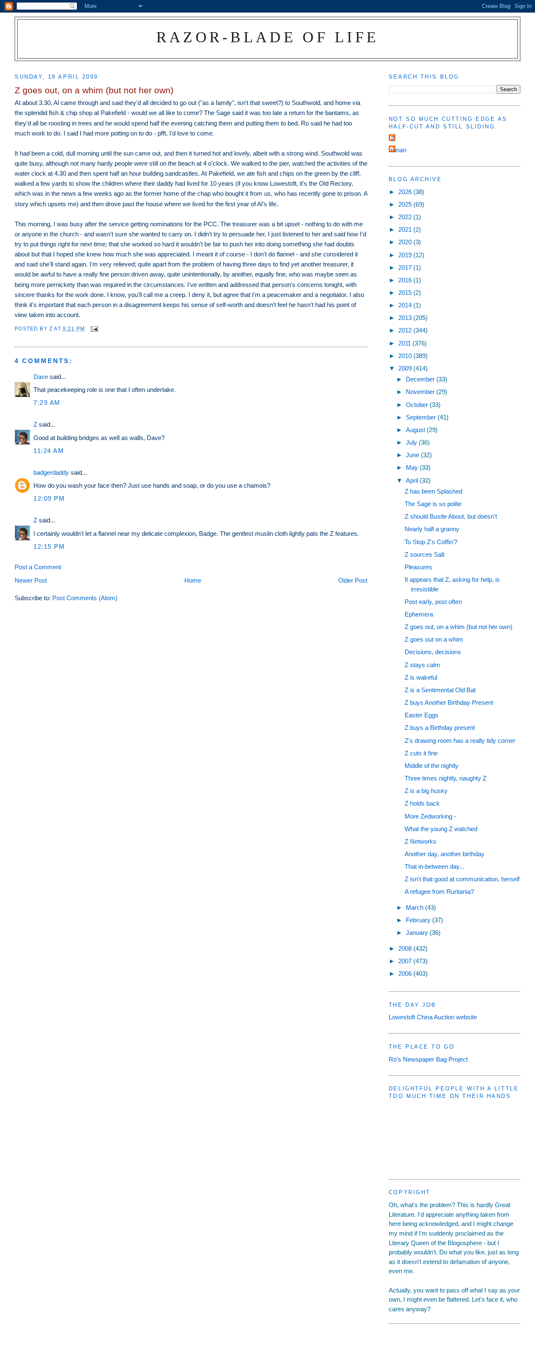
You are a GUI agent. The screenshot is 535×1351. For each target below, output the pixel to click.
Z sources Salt (424, 554)
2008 (405, 948)
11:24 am (48, 450)
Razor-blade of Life (267, 37)
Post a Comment (38, 567)
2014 (405, 305)
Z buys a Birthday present (440, 727)
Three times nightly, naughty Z (446, 778)
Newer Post (31, 580)
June (413, 454)
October (418, 404)
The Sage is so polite (433, 503)
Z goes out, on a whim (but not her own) (458, 626)
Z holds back (422, 803)
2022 (405, 216)
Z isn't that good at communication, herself (462, 879)
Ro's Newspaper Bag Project (428, 1059)
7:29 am (47, 402)
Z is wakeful (421, 677)
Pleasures (418, 567)
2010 (405, 355)
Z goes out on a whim (434, 639)
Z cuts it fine (421, 753)
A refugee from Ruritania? (439, 891)
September (422, 417)
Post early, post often (433, 601)
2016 (405, 280)
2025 (405, 204)
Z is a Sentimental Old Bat (440, 689)
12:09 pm (49, 498)
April (413, 480)
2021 (405, 229)
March (415, 907)
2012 (405, 330)
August (416, 429)
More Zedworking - (430, 816)
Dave (40, 376)
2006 (405, 973)
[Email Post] (94, 328)
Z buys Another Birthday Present (449, 702)
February (419, 920)
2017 (405, 267)
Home (192, 580)
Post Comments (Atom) (84, 597)
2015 (405, 292)
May (413, 467)
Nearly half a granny (432, 528)
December (421, 379)
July (412, 442)
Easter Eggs (421, 715)
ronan (398, 150)
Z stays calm (422, 664)
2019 (405, 254)
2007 (405, 961)
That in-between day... (434, 866)
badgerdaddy (51, 472)
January (418, 932)
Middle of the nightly (432, 765)
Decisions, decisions (433, 651)
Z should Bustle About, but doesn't (451, 516)
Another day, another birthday (444, 853)
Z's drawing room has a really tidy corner (460, 740)
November (421, 391)
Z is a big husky (426, 790)
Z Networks (420, 841)
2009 (405, 368)
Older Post (352, 580)
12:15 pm (49, 546)
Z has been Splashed (433, 491)
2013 (405, 317)
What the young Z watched (441, 828)
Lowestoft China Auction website (433, 1017)
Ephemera (419, 614)
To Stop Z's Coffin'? (431, 541)
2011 (405, 343)
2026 (405, 191)
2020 (405, 242)
